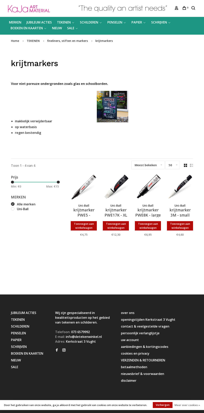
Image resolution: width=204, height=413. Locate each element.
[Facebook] (56, 350)
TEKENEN (64, 22)
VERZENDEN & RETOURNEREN (143, 360)
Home (15, 41)
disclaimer (128, 380)
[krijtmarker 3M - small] (180, 187)
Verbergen (163, 405)
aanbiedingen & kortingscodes (144, 346)
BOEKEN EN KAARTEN (27, 28)
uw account (130, 340)
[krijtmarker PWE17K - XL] (116, 187)
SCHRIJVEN (159, 22)
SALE (70, 28)
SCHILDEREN (89, 22)
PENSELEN (114, 22)
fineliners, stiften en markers (67, 41)
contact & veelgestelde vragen (145, 326)
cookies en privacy (135, 353)
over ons (127, 313)
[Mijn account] (177, 8)
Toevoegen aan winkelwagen (84, 226)
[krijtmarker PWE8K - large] (148, 187)
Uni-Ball (22, 209)
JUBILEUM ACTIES (39, 22)
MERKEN (15, 22)
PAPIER (136, 22)
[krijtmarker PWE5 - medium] (84, 187)
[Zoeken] (193, 8)
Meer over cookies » (187, 405)
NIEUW (57, 28)
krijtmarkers (104, 41)
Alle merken (26, 204)
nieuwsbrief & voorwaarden (142, 374)
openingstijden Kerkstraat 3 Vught (148, 319)
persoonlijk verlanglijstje (140, 333)
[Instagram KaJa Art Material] (64, 350)
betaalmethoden (134, 367)
